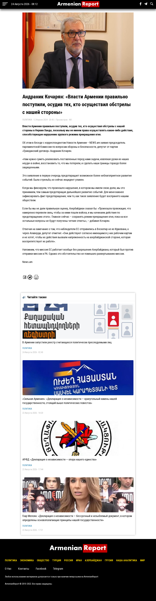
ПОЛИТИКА (27, 348)
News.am (27, 261)
